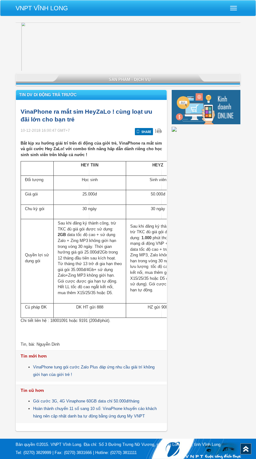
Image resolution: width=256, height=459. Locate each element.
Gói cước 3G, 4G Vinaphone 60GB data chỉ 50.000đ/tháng (86, 401)
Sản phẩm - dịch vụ (129, 79)
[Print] (159, 130)
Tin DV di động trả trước (47, 94)
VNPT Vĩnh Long (42, 8)
